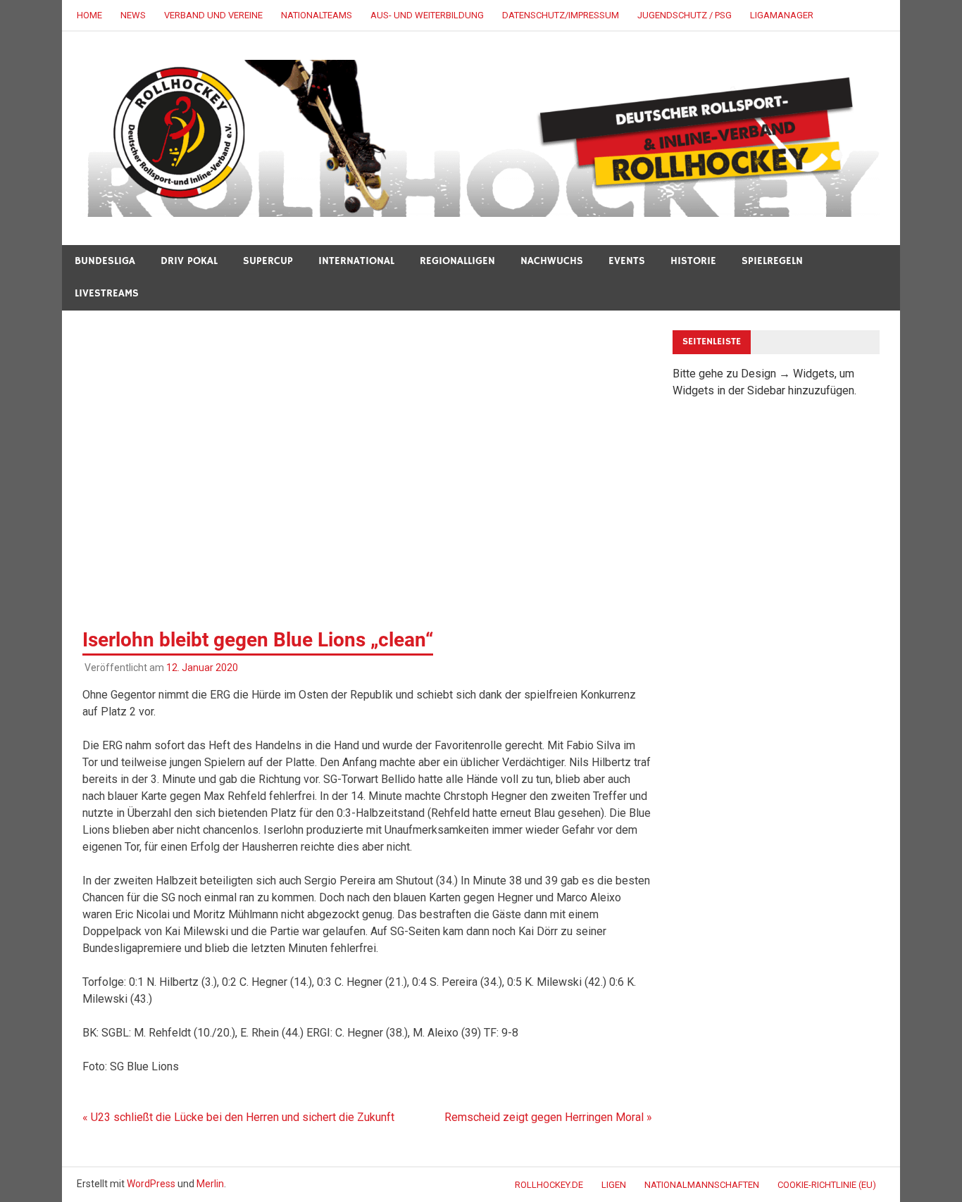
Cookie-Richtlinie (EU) (826, 1184)
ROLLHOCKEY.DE (549, 1184)
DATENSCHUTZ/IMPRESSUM (560, 15)
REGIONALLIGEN (457, 261)
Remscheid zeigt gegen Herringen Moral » (548, 1117)
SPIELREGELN (772, 261)
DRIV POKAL (189, 261)
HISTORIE (693, 261)
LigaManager (781, 15)
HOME (89, 15)
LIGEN (613, 1184)
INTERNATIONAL (356, 261)
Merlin (210, 1183)
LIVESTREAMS (107, 293)
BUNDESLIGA (105, 261)
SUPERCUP (268, 261)
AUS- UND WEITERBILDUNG (427, 15)
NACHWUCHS (551, 261)
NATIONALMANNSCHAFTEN (701, 1184)
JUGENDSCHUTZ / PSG (684, 15)
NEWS (133, 15)
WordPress (151, 1183)
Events (626, 261)
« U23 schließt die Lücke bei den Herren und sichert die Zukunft (238, 1117)
